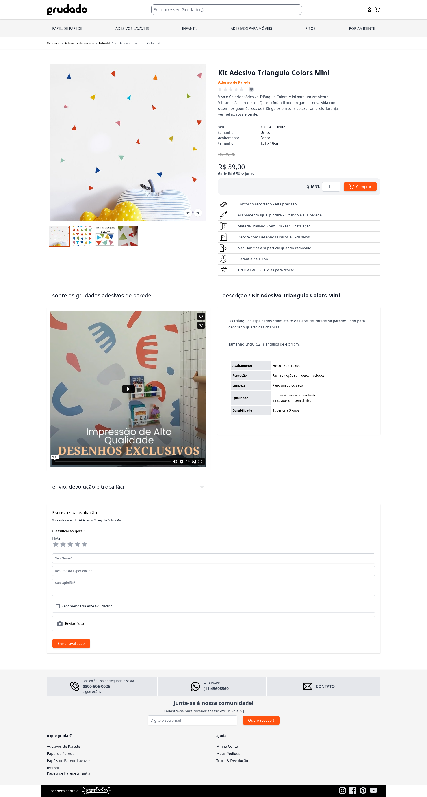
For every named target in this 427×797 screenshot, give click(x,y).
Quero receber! (261, 720)
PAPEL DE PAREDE (67, 28)
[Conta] (369, 9)
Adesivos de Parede (79, 43)
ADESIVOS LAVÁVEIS (132, 28)
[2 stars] (63, 544)
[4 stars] (77, 544)
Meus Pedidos (228, 753)
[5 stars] (84, 544)
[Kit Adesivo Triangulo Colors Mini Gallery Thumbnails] (93, 236)
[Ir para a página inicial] (67, 10)
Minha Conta (227, 746)
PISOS (310, 28)
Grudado (53, 43)
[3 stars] (70, 544)
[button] (231, 89)
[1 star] (55, 544)
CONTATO (325, 686)
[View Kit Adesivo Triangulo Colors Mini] (104, 236)
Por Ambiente (362, 28)
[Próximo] (198, 213)
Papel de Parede (60, 753)
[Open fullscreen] (128, 143)
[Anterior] (188, 213)
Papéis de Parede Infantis (68, 773)
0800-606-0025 (96, 686)
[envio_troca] (202, 486)
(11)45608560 (216, 688)
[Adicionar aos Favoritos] (251, 89)
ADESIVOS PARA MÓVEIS (251, 28)
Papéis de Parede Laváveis (69, 760)
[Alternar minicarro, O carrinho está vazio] (377, 9)
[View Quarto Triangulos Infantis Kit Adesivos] (59, 236)
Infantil (104, 43)
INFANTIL (189, 28)
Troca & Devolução (232, 760)
